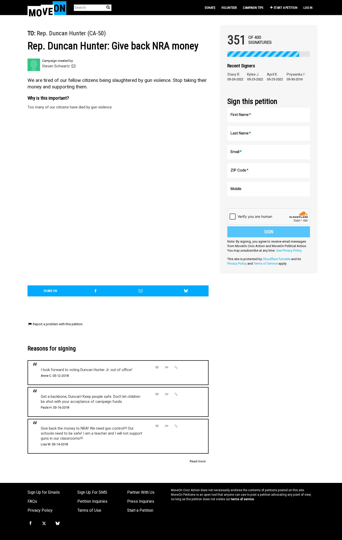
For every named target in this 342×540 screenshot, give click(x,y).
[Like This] (156, 368)
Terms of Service (266, 263)
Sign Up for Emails (44, 492)
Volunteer (229, 8)
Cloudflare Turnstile (276, 259)
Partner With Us (140, 492)
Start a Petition (285, 8)
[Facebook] (30, 523)
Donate (210, 8)
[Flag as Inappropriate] (166, 368)
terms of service (242, 499)
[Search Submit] (108, 7)
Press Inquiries (140, 501)
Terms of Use (89, 510)
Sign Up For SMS (92, 492)
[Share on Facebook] (95, 290)
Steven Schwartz (56, 66)
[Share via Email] (140, 290)
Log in (307, 8)
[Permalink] (176, 367)
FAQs (32, 501)
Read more (198, 461)
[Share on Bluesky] (186, 290)
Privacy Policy (237, 263)
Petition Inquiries (92, 501)
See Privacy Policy (289, 250)
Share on (50, 291)
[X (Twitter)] (44, 523)
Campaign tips (253, 8)
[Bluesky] (57, 523)
